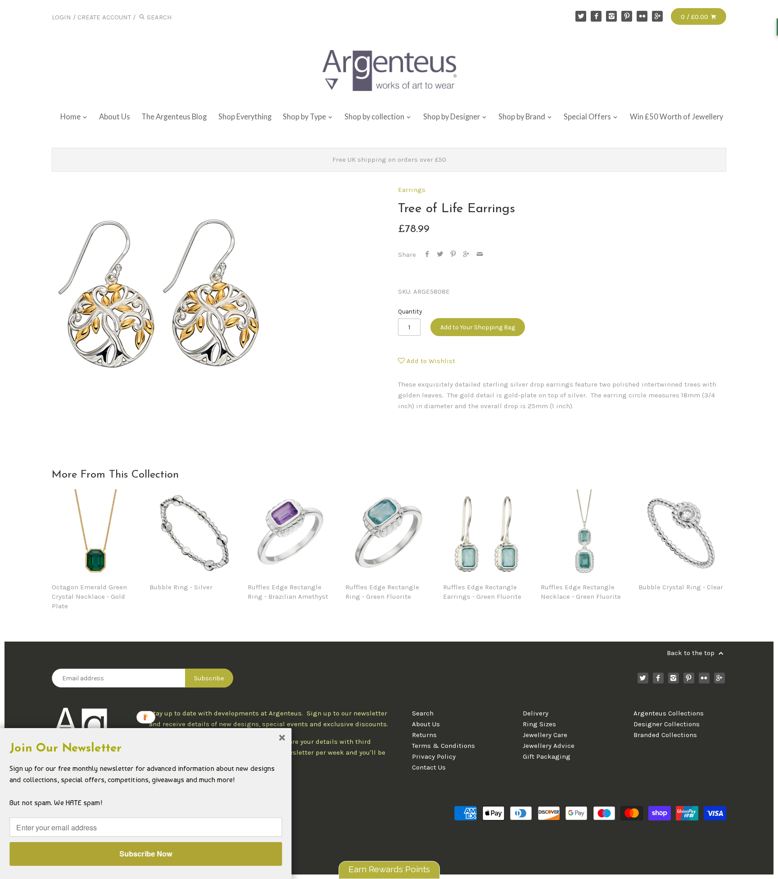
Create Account (104, 17)
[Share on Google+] (466, 254)
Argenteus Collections (668, 713)
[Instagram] (611, 16)
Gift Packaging (546, 756)
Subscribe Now (145, 853)
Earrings (411, 190)
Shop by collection (375, 116)
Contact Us (429, 767)
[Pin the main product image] (453, 254)
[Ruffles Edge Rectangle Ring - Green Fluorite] (389, 533)
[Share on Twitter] (440, 254)
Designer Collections (666, 724)
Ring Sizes (539, 724)
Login (61, 17)
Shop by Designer (452, 116)
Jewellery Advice (548, 746)
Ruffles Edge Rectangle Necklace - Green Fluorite (581, 592)
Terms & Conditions (443, 746)
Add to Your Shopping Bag (477, 327)
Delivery (535, 713)
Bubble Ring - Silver (181, 587)
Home (71, 116)
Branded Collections (665, 735)
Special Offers (588, 116)
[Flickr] (642, 16)
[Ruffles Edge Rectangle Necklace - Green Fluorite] (585, 533)
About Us (114, 116)
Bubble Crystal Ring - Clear (680, 587)
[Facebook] (596, 16)
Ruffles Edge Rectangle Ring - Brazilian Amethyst (288, 592)
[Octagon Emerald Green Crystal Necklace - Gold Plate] (96, 533)
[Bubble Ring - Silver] (193, 533)
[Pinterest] (626, 16)
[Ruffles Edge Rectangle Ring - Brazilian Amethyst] (291, 533)
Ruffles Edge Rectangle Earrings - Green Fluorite (482, 592)
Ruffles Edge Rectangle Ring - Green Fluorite (382, 592)
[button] (145, 748)
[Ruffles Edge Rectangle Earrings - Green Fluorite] (487, 533)
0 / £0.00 (695, 17)
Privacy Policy (434, 756)
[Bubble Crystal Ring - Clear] (682, 533)
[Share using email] (479, 254)
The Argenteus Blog (174, 116)
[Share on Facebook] (427, 254)
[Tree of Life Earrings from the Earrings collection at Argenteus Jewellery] (160, 293)
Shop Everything (244, 116)
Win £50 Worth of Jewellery (676, 116)
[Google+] (657, 16)
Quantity (410, 311)
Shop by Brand (522, 116)
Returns (424, 735)
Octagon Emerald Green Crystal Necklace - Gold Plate (89, 596)
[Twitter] (580, 16)
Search (423, 713)
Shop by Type (305, 116)
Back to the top (691, 653)
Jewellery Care (545, 735)
